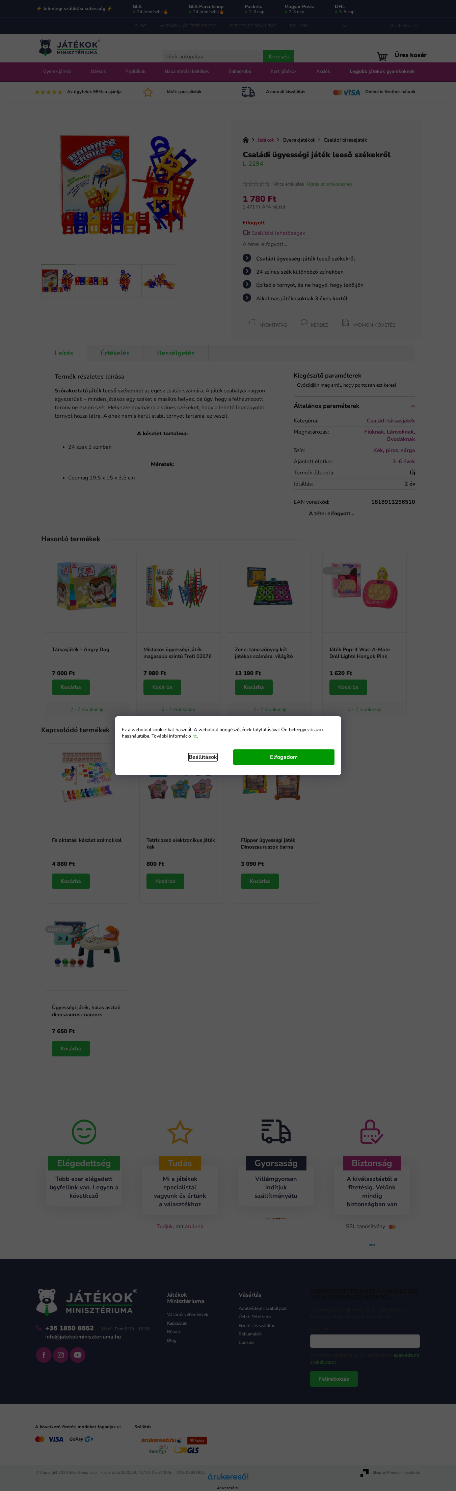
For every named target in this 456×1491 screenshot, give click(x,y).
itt (194, 736)
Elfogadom (284, 757)
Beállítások (203, 757)
